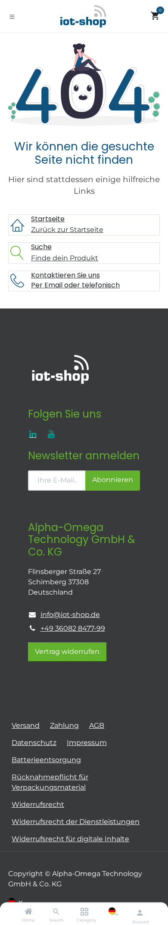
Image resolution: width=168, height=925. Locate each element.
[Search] (56, 912)
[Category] (84, 912)
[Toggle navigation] (12, 16)
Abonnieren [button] (112, 480)
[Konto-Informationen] (140, 912)
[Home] (28, 912)
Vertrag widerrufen (67, 651)
